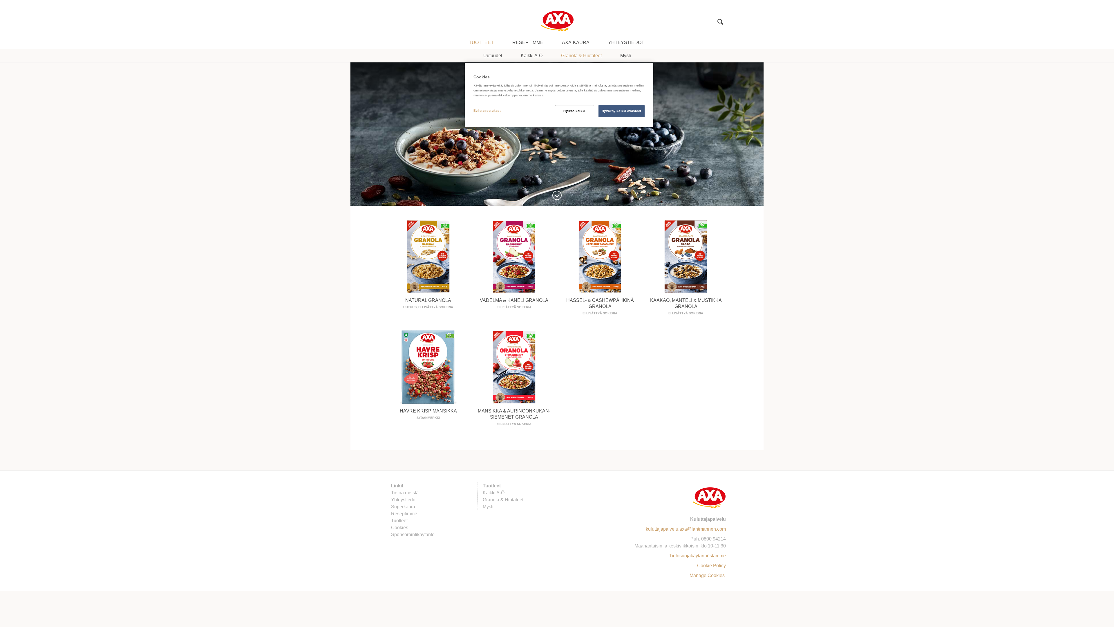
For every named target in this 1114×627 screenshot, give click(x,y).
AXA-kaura (575, 42)
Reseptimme (527, 42)
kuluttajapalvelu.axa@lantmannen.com (686, 529)
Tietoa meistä (405, 492)
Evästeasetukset (487, 110)
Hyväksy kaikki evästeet (621, 111)
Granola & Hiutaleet (581, 55)
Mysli (625, 55)
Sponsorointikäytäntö (413, 534)
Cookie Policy (711, 565)
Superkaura (403, 506)
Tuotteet (481, 42)
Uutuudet (492, 55)
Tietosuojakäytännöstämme (697, 555)
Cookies (399, 527)
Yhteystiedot (626, 42)
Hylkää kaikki (574, 111)
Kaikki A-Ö (531, 55)
